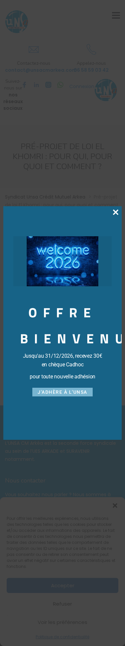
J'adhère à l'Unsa (62, 392)
